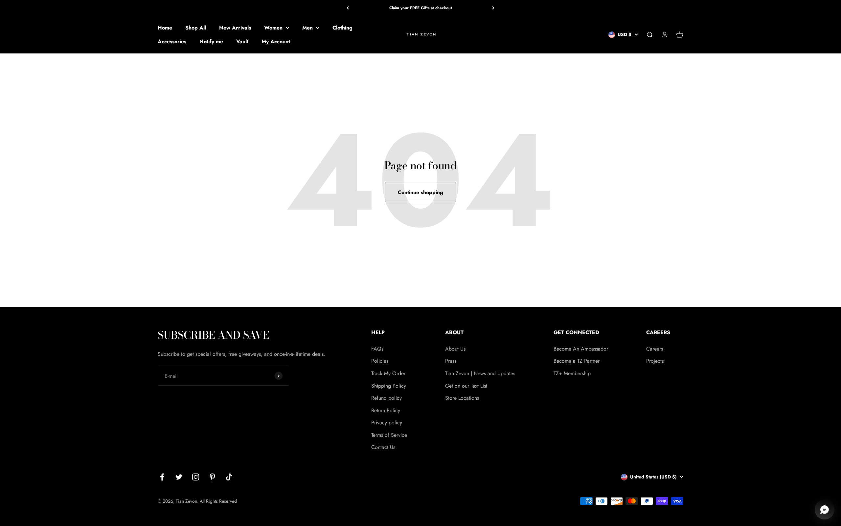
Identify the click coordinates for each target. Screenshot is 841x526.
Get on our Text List (466, 386)
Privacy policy (386, 422)
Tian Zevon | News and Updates (480, 373)
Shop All (195, 27)
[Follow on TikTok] (229, 477)
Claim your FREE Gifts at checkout (420, 8)
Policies (379, 361)
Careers (654, 349)
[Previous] (348, 8)
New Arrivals (235, 27)
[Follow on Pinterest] (212, 477)
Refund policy (386, 398)
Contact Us (383, 447)
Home (165, 27)
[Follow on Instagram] (195, 477)
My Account (275, 41)
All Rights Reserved (218, 501)
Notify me (211, 41)
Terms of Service (389, 435)
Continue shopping (420, 192)
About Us (455, 349)
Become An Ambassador (581, 349)
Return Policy (385, 410)
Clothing (342, 27)
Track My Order (388, 373)
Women (273, 27)
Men (307, 27)
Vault (242, 41)
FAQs (377, 349)
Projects (655, 361)
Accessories (172, 41)
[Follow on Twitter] (178, 477)
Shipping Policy (388, 386)
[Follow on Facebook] (162, 477)
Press (450, 361)
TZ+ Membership (572, 373)
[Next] (493, 8)
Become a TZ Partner (577, 361)
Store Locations (462, 398)
